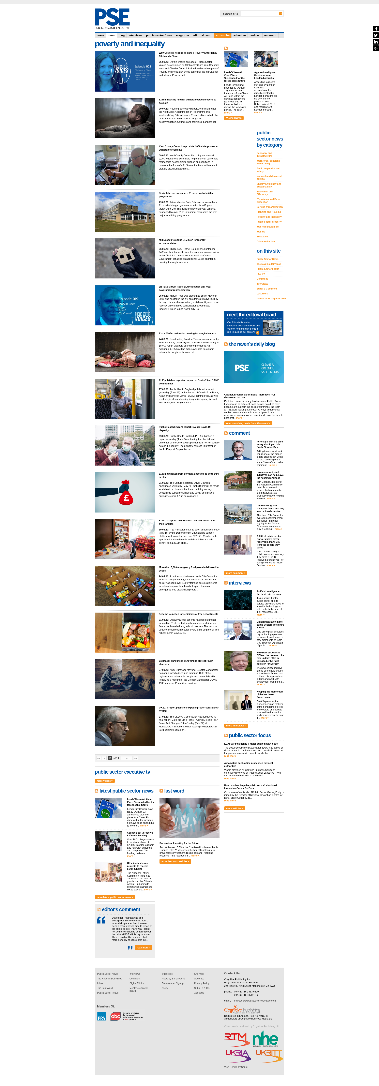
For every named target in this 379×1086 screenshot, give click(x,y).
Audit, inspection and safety (268, 170)
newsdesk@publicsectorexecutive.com (255, 1000)
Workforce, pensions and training (268, 162)
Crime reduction (266, 241)
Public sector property (269, 221)
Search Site (230, 13)
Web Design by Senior (236, 1067)
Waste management (268, 226)
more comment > (235, 573)
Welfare (261, 231)
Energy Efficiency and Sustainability (269, 185)
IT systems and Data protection (268, 200)
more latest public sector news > (115, 897)
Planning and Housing (269, 212)
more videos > (105, 781)
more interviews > (236, 725)
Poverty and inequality (269, 217)
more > (144, 825)
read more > (143, 947)
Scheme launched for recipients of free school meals (188, 614)
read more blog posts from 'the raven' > (248, 423)
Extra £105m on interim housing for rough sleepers (187, 333)
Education (262, 236)
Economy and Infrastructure (264, 154)
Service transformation (270, 207)
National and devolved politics (269, 177)
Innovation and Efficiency (265, 193)
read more (230, 756)
